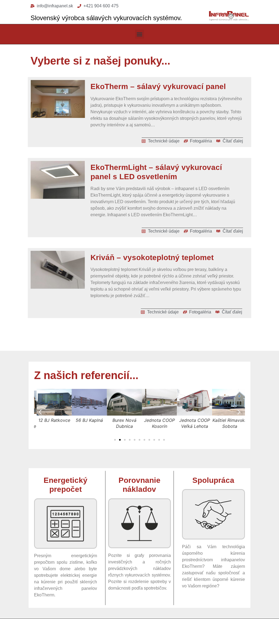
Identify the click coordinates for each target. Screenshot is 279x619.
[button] (139, 34)
